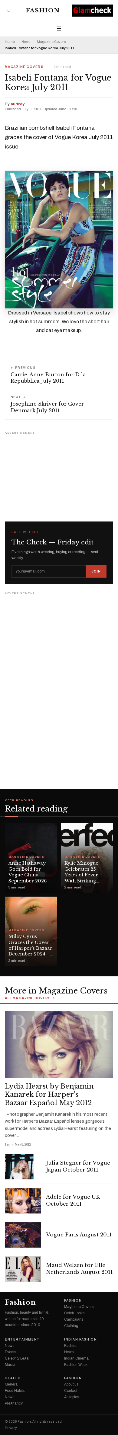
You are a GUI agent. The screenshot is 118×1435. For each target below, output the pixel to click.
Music (10, 1364)
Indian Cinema (76, 1358)
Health (13, 1378)
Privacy (11, 1428)
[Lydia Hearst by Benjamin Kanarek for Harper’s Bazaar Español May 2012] (59, 1044)
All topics (71, 1397)
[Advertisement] (59, 474)
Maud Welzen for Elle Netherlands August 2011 (79, 1268)
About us (71, 1384)
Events (10, 1352)
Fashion (43, 10)
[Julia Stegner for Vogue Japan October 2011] (23, 1166)
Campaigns (73, 1319)
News (25, 41)
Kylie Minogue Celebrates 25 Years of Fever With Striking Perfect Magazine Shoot (84, 877)
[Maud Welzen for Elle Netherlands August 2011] (23, 1269)
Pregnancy (14, 1403)
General (11, 1384)
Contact (70, 1390)
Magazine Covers (51, 41)
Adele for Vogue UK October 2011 (73, 1200)
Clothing (71, 1326)
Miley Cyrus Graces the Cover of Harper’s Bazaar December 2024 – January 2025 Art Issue (30, 951)
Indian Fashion (80, 1339)
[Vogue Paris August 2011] (23, 1235)
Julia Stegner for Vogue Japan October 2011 (78, 1166)
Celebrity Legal (17, 1358)
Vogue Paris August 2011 (79, 1235)
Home (10, 41)
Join (96, 571)
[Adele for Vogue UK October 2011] (23, 1200)
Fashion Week (75, 1364)
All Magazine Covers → (30, 998)
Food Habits (15, 1390)
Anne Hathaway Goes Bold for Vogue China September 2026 (27, 871)
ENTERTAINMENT (22, 1339)
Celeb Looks (74, 1313)
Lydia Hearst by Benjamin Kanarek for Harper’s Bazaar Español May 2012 (49, 1094)
